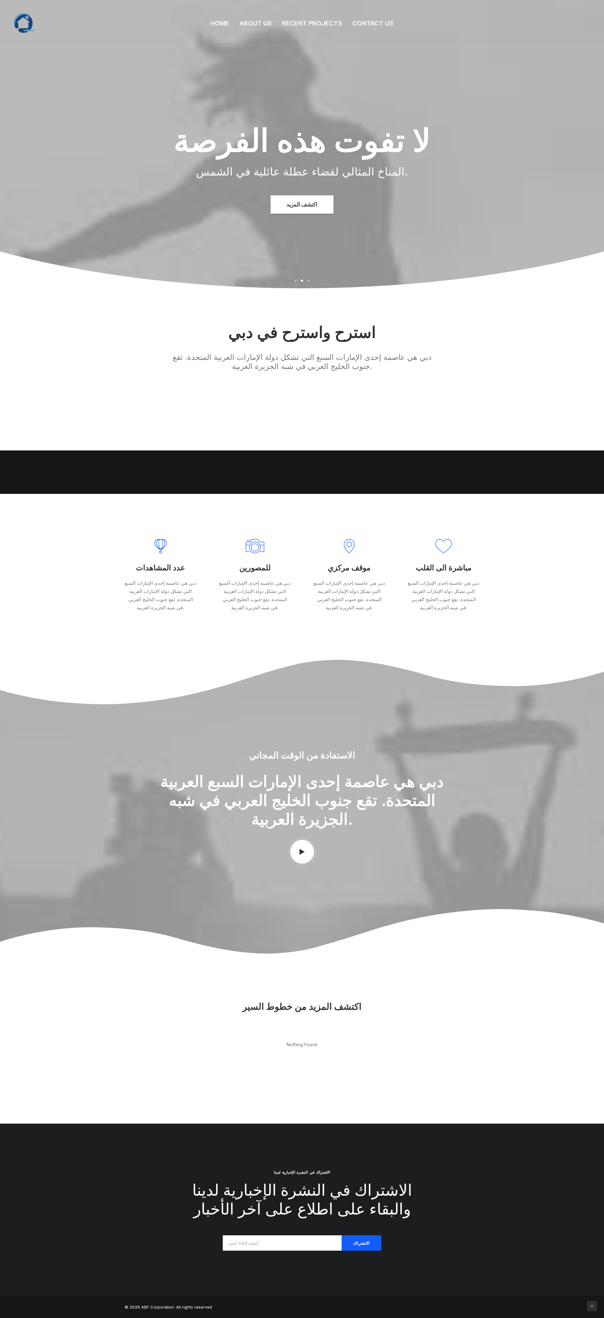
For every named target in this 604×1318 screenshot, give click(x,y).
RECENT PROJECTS (312, 23)
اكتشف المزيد (302, 204)
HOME (219, 23)
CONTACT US (373, 23)
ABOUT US (255, 23)
